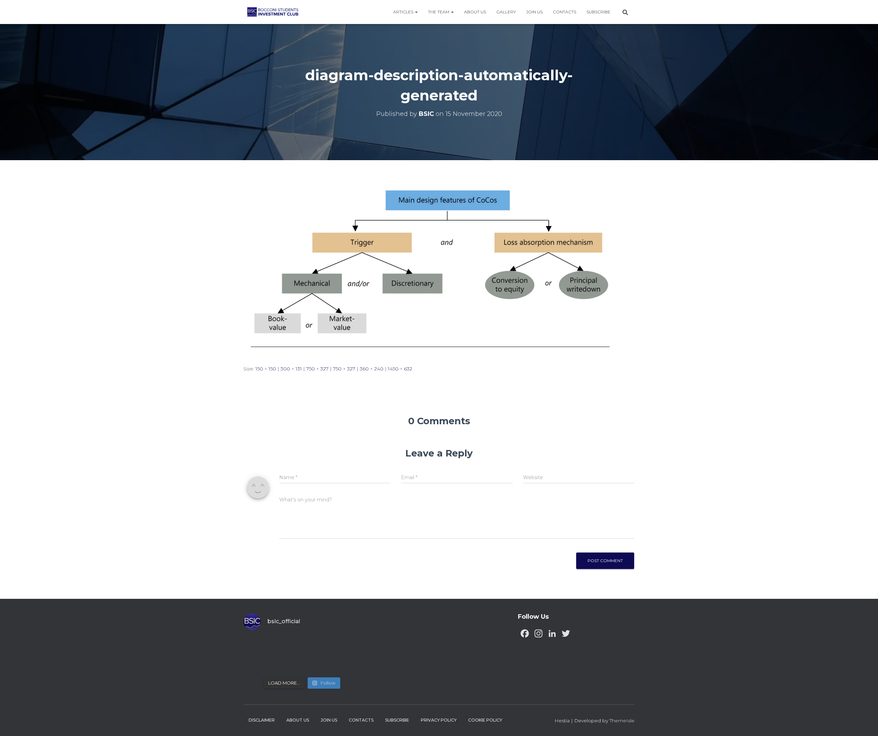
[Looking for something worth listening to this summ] (257, 646)
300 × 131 (291, 369)
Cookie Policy (485, 720)
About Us (475, 11)
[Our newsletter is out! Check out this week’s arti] (317, 646)
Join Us (534, 11)
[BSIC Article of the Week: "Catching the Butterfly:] (287, 646)
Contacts (564, 11)
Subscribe (598, 11)
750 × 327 (317, 369)
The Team (439, 11)
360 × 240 (371, 369)
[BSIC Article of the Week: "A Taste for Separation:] (346, 646)
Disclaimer (262, 720)
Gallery (506, 11)
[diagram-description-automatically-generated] (439, 269)
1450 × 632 (400, 369)
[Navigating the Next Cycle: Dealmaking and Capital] (287, 664)
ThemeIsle (621, 720)
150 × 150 (266, 369)
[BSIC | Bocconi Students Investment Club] (272, 12)
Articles (403, 11)
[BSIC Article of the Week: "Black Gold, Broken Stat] (317, 664)
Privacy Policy (438, 720)
